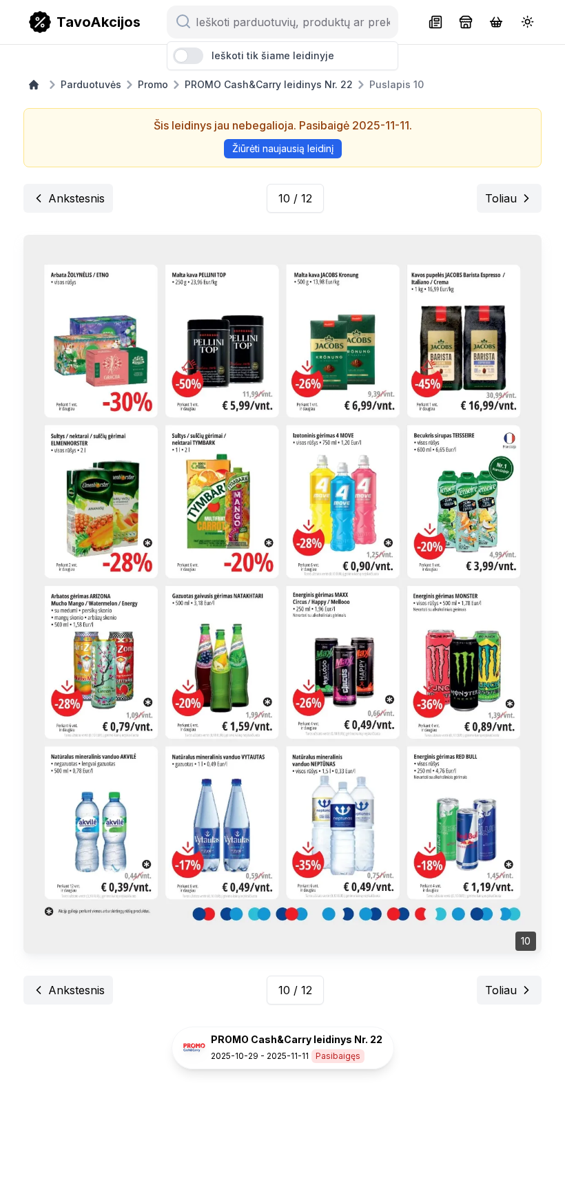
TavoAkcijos (98, 22)
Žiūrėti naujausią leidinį (282, 148)
